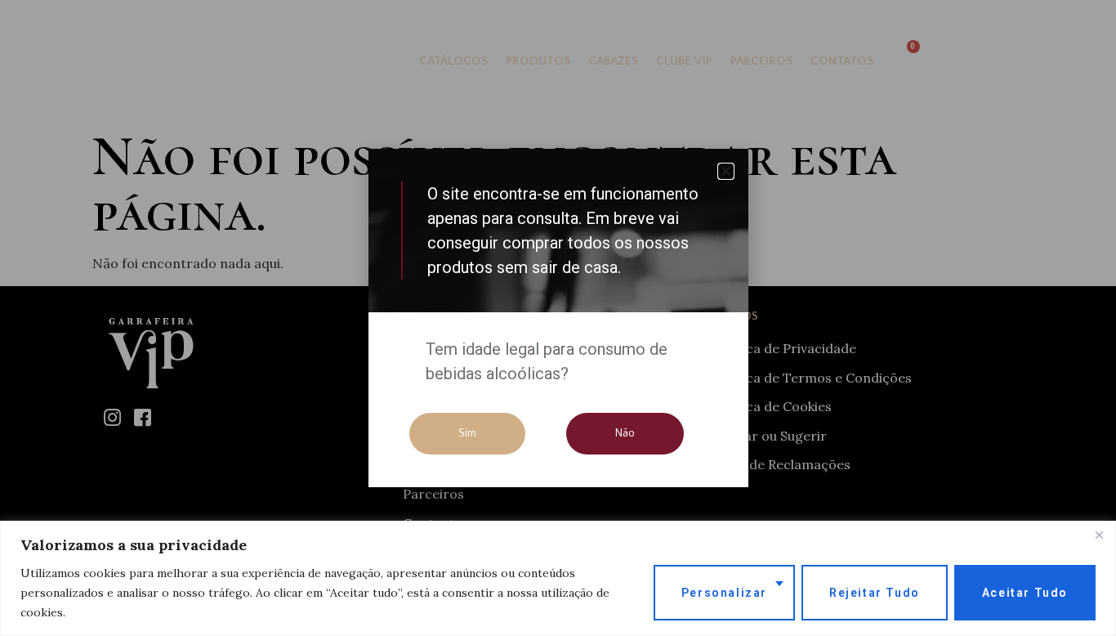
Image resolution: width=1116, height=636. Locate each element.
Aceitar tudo (1025, 592)
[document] (558, 318)
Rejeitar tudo (874, 592)
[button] (726, 171)
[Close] (1099, 534)
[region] (558, 578)
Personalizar (724, 592)
